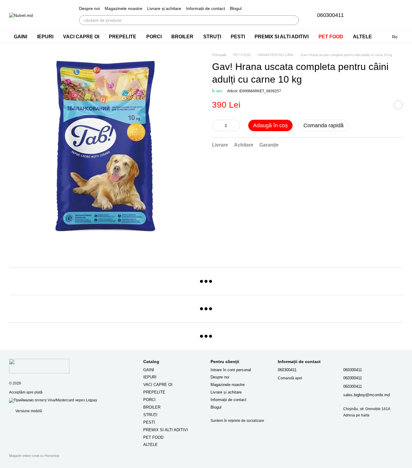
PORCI (154, 36)
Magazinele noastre (123, 8)
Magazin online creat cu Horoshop (34, 455)
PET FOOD (331, 36)
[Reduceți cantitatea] (216, 125)
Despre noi (89, 8)
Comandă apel (290, 378)
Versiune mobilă (28, 411)
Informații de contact (205, 8)
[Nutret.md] (39, 366)
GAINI (20, 36)
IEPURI (45, 36)
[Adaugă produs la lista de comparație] (383, 105)
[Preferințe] (367, 15)
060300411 (330, 15)
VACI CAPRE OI (81, 36)
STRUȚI (212, 36)
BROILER (182, 36)
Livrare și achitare (164, 8)
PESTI (238, 36)
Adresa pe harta (356, 415)
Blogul (236, 8)
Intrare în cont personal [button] (231, 370)
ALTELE (362, 36)
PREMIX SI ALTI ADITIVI (282, 36)
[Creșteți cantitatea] (235, 125)
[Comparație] (382, 15)
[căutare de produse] (294, 20)
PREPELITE (122, 36)
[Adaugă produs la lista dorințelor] (398, 105)
